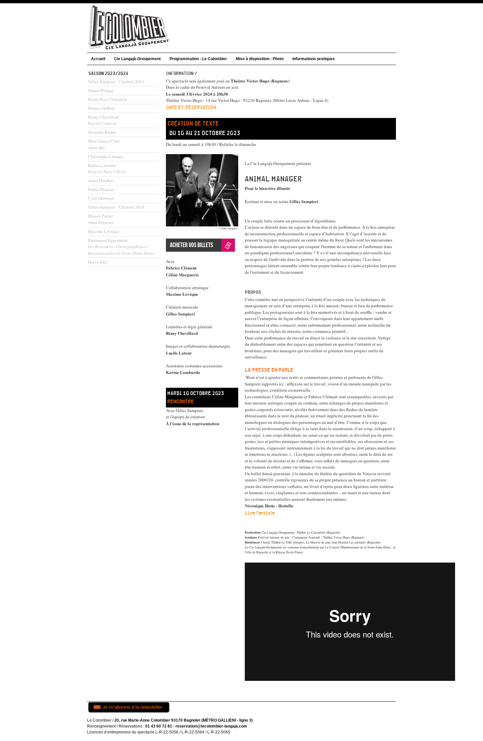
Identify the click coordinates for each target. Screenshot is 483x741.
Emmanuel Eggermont (121, 246)
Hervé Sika (97, 262)
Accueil (98, 59)
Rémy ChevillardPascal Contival (103, 120)
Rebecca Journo (107, 168)
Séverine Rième (102, 132)
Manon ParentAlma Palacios (100, 219)
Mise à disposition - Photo (260, 59)
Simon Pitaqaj (100, 90)
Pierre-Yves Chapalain (107, 99)
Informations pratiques (313, 59)
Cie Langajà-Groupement (137, 59)
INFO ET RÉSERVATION (191, 107)
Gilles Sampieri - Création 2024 (116, 207)
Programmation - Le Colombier (198, 59)
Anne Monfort (100, 180)
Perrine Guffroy (101, 108)
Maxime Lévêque (103, 231)
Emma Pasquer (101, 189)
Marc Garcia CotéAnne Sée (103, 144)
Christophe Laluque (106, 156)
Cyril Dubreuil (101, 198)
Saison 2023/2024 (108, 73)
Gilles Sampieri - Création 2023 (116, 81)
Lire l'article (260, 513)
